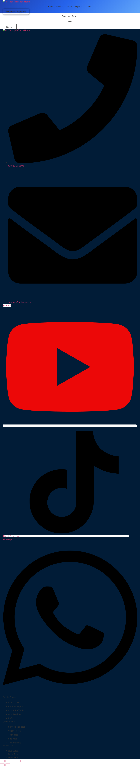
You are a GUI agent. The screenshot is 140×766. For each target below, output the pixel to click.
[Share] (13, 761)
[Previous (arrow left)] (2, 765)
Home (50, 6)
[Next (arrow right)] (7, 765)
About (69, 6)
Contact (89, 6)
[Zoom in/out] (2, 761)
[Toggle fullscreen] (7, 761)
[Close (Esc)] (18, 761)
